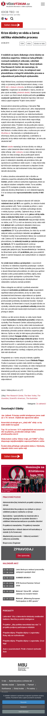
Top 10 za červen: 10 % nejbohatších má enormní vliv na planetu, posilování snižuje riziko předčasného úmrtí (22, 431)
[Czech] (6, 18)
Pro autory (31, 688)
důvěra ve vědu (39, 44)
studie (10, 147)
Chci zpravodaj (23, 556)
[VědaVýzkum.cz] (23, 4)
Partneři (31, 685)
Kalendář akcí (10, 563)
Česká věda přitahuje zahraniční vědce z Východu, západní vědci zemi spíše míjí (23, 447)
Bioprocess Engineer (11, 543)
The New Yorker (30, 396)
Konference (6, 688)
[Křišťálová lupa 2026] (23, 479)
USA (22, 44)
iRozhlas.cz (5, 133)
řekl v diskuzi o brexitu (15, 87)
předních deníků (23, 92)
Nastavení (23, 707)
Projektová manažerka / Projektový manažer (21, 525)
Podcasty (8, 610)
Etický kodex (19, 688)
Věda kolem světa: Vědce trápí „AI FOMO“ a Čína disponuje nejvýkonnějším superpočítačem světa (22, 440)
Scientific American (17, 398)
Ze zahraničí (41, 404)
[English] (2, 18)
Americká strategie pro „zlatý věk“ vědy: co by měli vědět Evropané (21, 423)
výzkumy (19, 152)
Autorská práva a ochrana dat (20, 681)
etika (29, 44)
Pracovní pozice (12, 497)
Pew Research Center (14, 396)
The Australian (32, 398)
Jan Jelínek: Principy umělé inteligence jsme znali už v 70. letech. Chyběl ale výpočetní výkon (23, 416)
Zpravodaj (23, 549)
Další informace (23, 712)
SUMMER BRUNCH (23, 578)
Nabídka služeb (8, 685)
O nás (4, 681)
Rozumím (23, 702)
